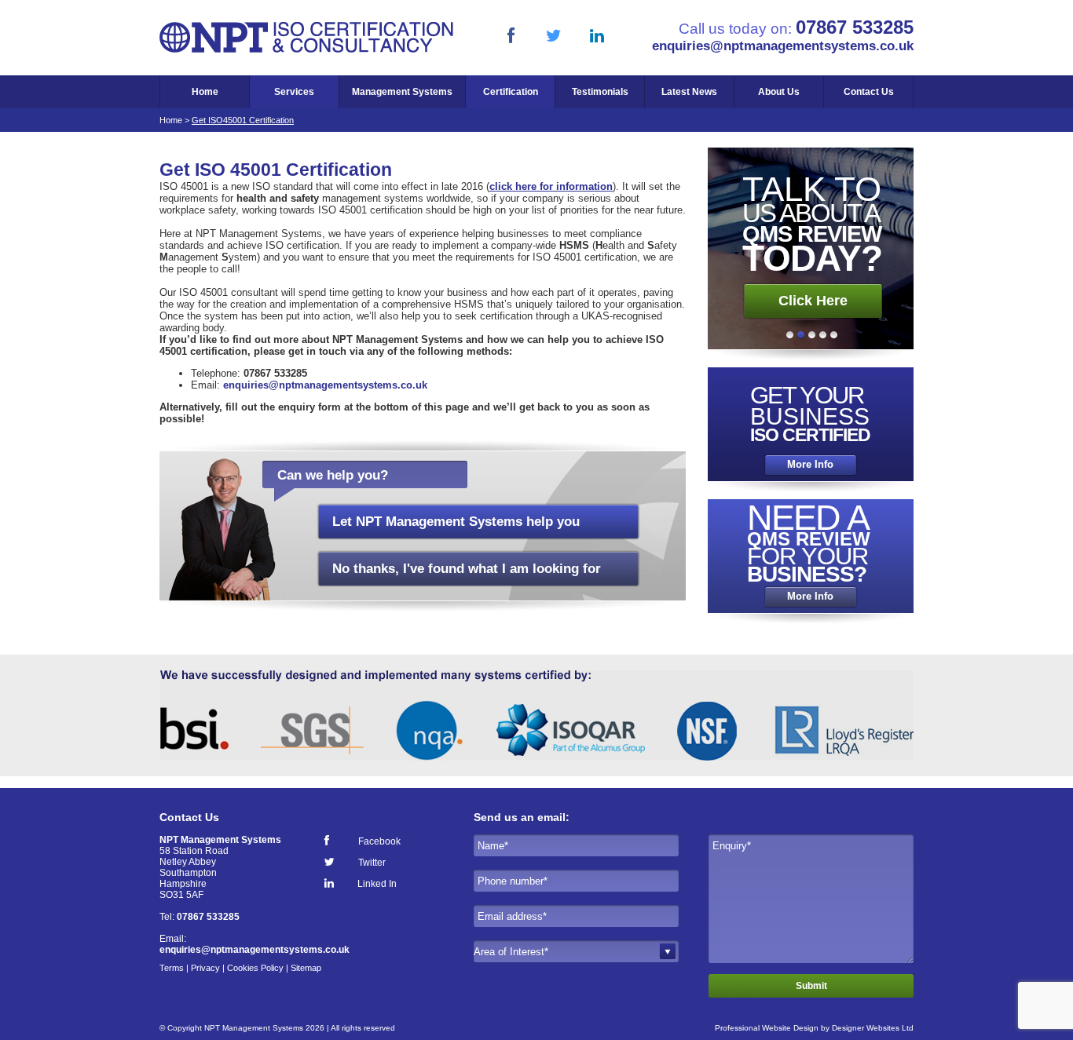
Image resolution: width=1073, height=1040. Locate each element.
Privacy (205, 967)
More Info (810, 464)
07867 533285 (855, 27)
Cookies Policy (255, 967)
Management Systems (402, 92)
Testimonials (600, 92)
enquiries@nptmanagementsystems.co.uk (783, 45)
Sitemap (306, 967)
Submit (811, 985)
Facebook (379, 841)
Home (205, 92)
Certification (510, 92)
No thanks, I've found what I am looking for (466, 568)
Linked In (377, 883)
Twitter (372, 862)
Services (294, 92)
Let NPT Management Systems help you (456, 521)
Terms (171, 967)
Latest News (689, 92)
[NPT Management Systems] (306, 50)
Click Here (813, 300)
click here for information (551, 186)
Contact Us (869, 92)
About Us (779, 92)
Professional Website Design (766, 1028)
